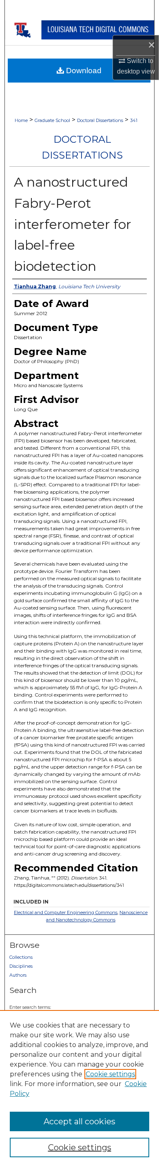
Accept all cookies (79, 1121)
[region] (79, 1088)
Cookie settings (110, 1074)
